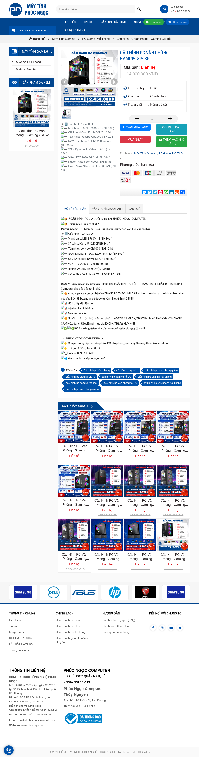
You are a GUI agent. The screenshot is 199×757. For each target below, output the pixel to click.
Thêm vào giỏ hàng (173, 142)
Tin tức (13, 626)
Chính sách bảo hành (69, 626)
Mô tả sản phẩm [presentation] (75, 208)
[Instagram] (162, 628)
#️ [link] (62, 124)
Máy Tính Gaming (145, 153)
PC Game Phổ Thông (172, 153)
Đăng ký (156, 21)
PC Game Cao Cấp (26, 68)
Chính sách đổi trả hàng (70, 632)
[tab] (75, 209)
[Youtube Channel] (171, 628)
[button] (64, 81)
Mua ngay (135, 139)
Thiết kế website (126, 752)
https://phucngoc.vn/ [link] (92, 358)
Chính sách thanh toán (116, 626)
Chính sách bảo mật (68, 620)
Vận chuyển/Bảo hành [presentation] (107, 208)
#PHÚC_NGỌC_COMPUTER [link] (129, 218)
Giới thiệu (15, 620)
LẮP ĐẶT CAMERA (21, 644)
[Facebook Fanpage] (153, 628)
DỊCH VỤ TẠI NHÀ (20, 638)
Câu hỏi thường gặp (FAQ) (118, 620)
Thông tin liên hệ (19, 650)
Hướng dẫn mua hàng (116, 632)
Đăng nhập (179, 21)
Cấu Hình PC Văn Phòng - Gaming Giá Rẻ (74, 450)
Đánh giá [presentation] (134, 208)
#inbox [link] (80, 298)
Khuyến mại (16, 632)
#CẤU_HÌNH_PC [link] (78, 218)
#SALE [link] (84, 323)
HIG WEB (144, 752)
